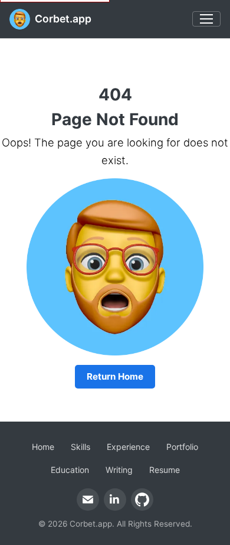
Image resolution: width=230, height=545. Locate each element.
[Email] (88, 499)
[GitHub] (142, 499)
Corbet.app (63, 18)
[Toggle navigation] (206, 19)
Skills (80, 447)
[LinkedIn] (115, 499)
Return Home (115, 376)
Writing (119, 470)
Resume (164, 470)
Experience (128, 447)
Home (43, 447)
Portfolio (182, 447)
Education (70, 470)
